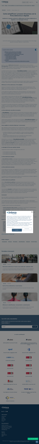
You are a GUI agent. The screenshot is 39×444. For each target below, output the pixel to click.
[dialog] (19, 222)
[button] (27, 228)
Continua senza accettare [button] (10, 227)
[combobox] (31, 212)
